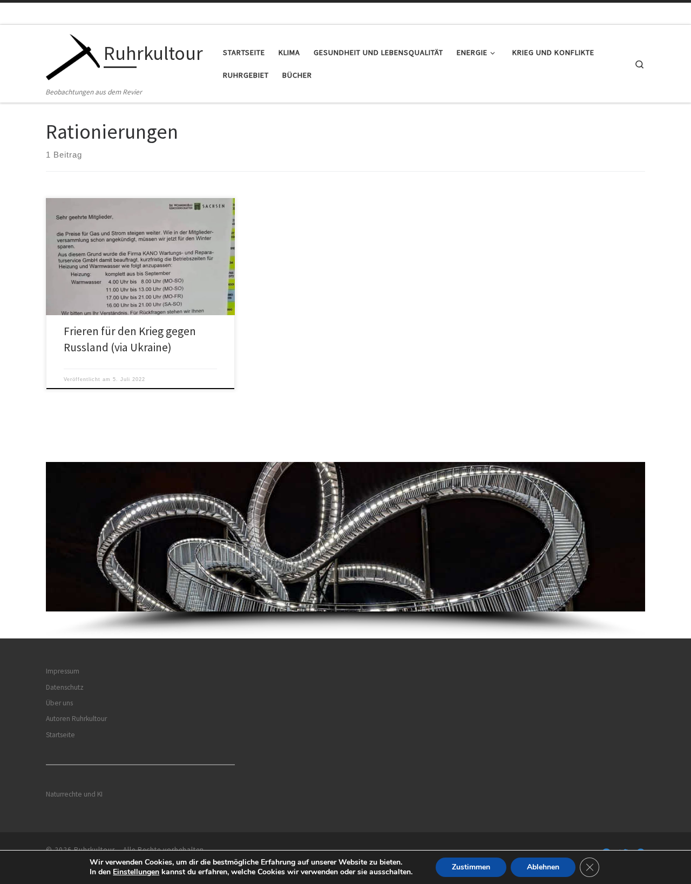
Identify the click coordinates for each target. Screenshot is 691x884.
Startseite (60, 734)
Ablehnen (543, 867)
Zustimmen (471, 867)
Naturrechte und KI (74, 794)
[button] (345, 537)
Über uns (59, 703)
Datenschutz (65, 687)
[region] (345, 550)
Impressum (62, 671)
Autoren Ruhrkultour (76, 718)
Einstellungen (136, 872)
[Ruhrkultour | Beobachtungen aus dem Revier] (73, 55)
